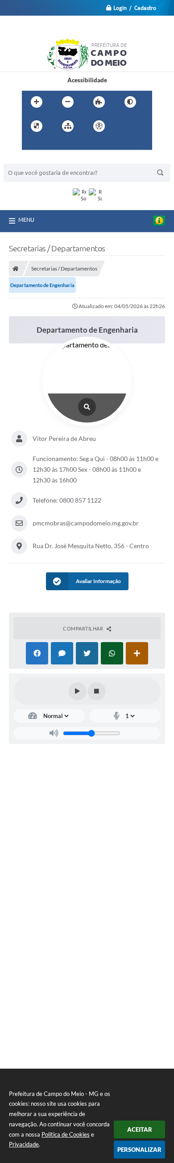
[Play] (78, 691)
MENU (26, 219)
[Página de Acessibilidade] (99, 126)
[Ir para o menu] (31, 144)
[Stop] (97, 691)
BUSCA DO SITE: (30, 159)
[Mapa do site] (68, 126)
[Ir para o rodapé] (70, 144)
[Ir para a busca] (50, 144)
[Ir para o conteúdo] (124, 126)
